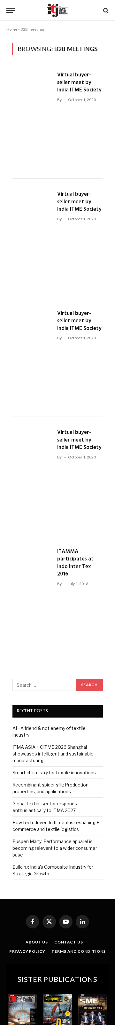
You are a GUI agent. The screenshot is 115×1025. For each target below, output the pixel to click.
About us (37, 942)
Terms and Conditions (78, 951)
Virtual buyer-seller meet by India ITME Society (79, 82)
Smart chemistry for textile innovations (54, 772)
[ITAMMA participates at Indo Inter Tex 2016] (32, 595)
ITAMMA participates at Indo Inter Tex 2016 (75, 563)
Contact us (68, 942)
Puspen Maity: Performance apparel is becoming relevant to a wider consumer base (54, 848)
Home (11, 29)
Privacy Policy (27, 951)
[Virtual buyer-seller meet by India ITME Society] (32, 119)
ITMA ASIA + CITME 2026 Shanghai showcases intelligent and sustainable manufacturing (53, 753)
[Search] (105, 10)
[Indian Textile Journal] (57, 10)
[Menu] (10, 10)
